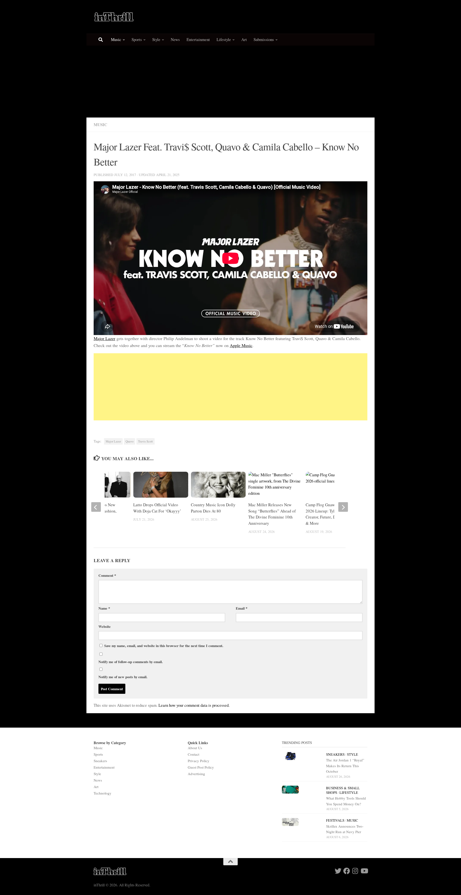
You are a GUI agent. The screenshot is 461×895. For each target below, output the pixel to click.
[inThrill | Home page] (114, 17)
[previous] (96, 507)
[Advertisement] (230, 81)
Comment (107, 575)
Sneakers (100, 761)
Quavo (129, 441)
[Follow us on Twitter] (338, 871)
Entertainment (198, 39)
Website (104, 626)
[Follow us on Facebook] (346, 871)
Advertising (196, 773)
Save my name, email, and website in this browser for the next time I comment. (163, 645)
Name (104, 608)
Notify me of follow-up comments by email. (130, 661)
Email (241, 608)
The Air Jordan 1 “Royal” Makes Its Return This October (345, 766)
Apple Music (241, 345)
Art (244, 39)
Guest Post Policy (201, 767)
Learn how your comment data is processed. (194, 705)
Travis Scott (145, 441)
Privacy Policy (198, 761)
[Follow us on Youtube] (364, 871)
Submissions (264, 39)
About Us (195, 748)
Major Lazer (104, 338)
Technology (102, 793)
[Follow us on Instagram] (355, 871)
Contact (193, 754)
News (175, 39)
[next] (343, 507)
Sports (137, 39)
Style (156, 39)
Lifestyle (224, 39)
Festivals (335, 820)
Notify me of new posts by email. (122, 676)
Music (116, 39)
